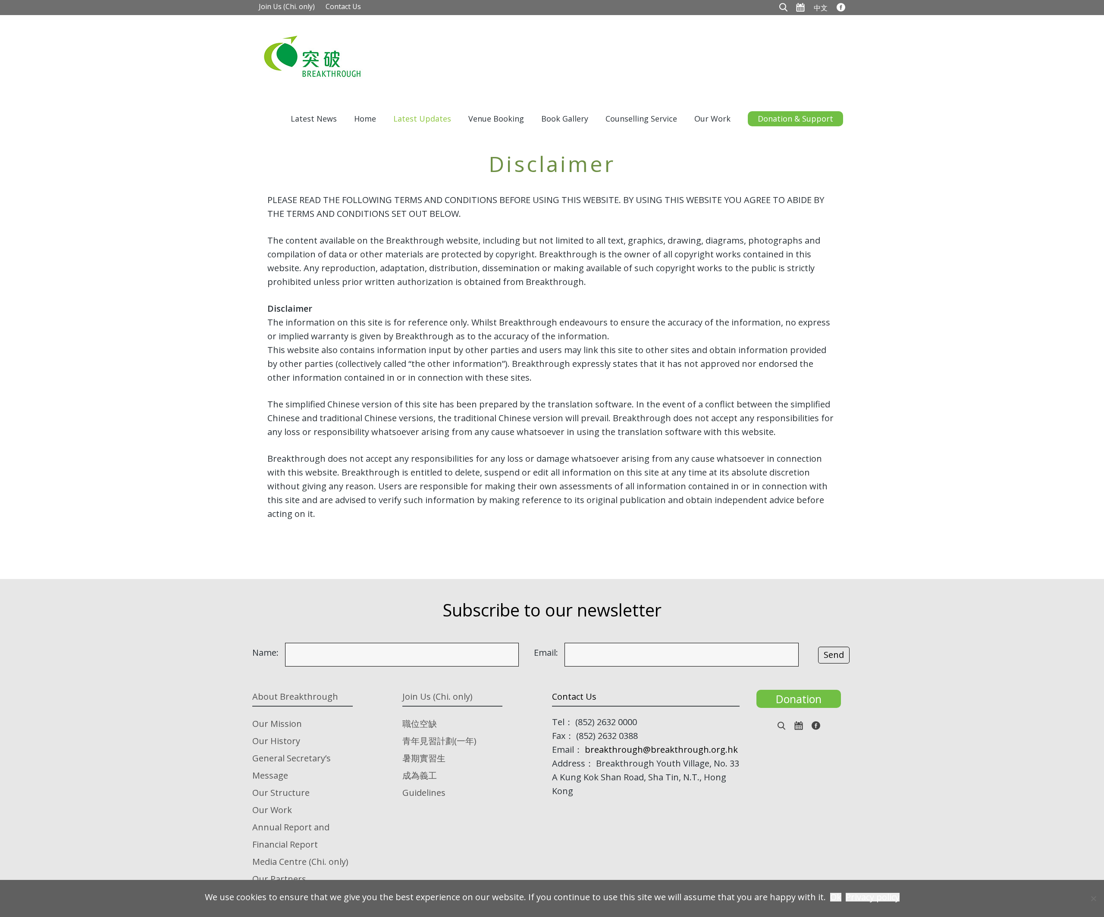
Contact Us (343, 6)
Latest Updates (422, 118)
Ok (835, 897)
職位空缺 (419, 723)
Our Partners (279, 879)
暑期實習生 (423, 758)
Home (365, 118)
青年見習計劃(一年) (439, 741)
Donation (799, 699)
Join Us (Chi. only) (287, 6)
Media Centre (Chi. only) (300, 861)
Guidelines (423, 792)
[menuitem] (821, 7)
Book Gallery (564, 118)
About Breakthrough (295, 696)
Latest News (314, 118)
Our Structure (281, 792)
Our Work (712, 118)
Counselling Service (641, 118)
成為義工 (419, 775)
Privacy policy (873, 897)
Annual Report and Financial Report (290, 835)
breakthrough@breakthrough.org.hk (661, 749)
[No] (1093, 898)
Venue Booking (496, 118)
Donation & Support (795, 118)
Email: (546, 652)
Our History (276, 741)
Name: (265, 652)
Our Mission (277, 723)
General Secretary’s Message (291, 766)
